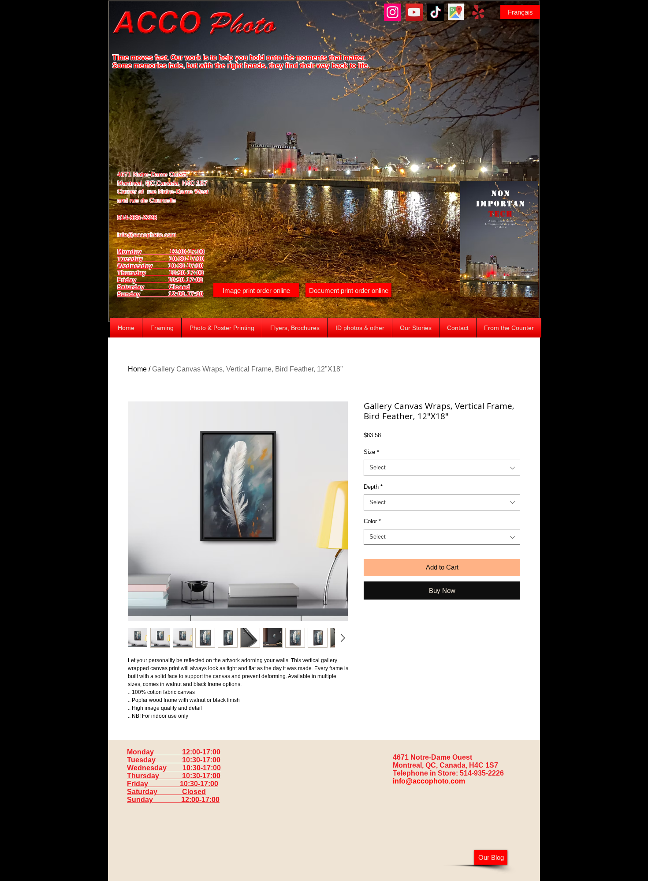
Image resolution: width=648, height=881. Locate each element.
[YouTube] (414, 12)
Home (137, 369)
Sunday (142, 293)
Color (372, 521)
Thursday (143, 272)
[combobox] (442, 468)
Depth (373, 487)
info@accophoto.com (146, 234)
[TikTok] (435, 12)
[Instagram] (392, 12)
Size (371, 452)
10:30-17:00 (186, 272)
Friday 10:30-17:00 (160, 279)
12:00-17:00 (185, 293)
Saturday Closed (153, 286)
